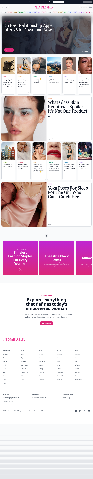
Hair (39, 12)
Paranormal (24, 372)
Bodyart (49, 12)
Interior (41, 365)
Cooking (59, 354)
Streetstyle (60, 376)
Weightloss (21, 12)
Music (77, 369)
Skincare (23, 376)
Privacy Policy (66, 398)
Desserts (77, 354)
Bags (44, 12)
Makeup (88, 12)
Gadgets (23, 361)
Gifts (15, 12)
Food (76, 358)
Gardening (42, 361)
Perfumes (60, 372)
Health (5, 365)
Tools (4, 383)
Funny (5, 361)
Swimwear (81, 12)
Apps (22, 350)
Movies (59, 369)
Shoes (5, 376)
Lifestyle (10, 12)
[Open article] (46, 35)
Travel (70, 12)
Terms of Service (8, 401)
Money (41, 369)
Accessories (6, 350)
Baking (59, 350)
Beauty (4, 12)
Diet (65, 12)
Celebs (41, 354)
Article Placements (67, 394)
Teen (55, 12)
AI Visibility (35, 394)
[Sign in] (90, 7)
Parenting (42, 372)
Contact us (6, 394)
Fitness (59, 358)
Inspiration (24, 365)
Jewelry (59, 365)
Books (34, 12)
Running (77, 372)
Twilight (41, 379)
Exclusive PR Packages (39, 398)
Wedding (29, 12)
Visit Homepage (46, 323)
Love (75, 12)
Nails (4, 372)
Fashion (60, 12)
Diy (22, 358)
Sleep (40, 376)
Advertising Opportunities (11, 398)
